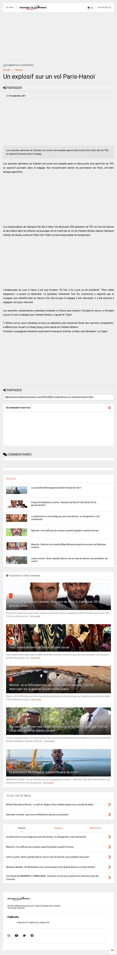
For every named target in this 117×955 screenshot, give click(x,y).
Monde (19, 70)
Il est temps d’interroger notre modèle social (39, 647)
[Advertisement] (58, 38)
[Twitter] (24, 935)
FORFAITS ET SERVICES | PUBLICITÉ (33, 923)
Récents (11, 478)
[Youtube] (16, 935)
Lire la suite (35, 616)
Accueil (6, 70)
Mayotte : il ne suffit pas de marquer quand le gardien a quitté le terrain (65, 530)
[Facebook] (32, 935)
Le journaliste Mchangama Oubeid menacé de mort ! (56, 487)
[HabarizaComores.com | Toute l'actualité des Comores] (33, 8)
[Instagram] (8, 935)
